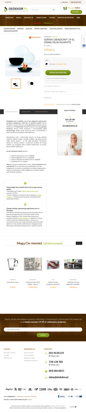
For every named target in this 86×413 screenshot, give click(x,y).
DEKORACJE (28, 18)
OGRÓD (52, 18)
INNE (78, 18)
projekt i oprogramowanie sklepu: (18, 399)
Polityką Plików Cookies (58, 406)
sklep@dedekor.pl (69, 126)
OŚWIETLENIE (41, 18)
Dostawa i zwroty (52, 86)
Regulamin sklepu (29, 358)
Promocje (48, 23)
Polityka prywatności (31, 360)
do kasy (75, 12)
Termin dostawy (29, 355)
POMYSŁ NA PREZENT (66, 18)
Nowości (37, 23)
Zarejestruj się (76, 2)
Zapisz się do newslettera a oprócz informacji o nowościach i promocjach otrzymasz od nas (43, 320)
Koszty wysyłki (28, 353)
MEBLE (18, 18)
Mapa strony (8, 358)
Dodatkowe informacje (55, 92)
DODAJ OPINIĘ (76, 104)
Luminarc (55, 37)
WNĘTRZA (10, 18)
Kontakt (8, 2)
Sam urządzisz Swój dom (30, 191)
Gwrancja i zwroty (10, 353)
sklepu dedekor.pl (24, 218)
